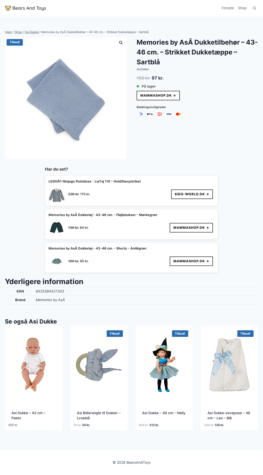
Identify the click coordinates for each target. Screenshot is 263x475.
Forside (228, 8)
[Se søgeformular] (254, 8)
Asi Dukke (143, 68)
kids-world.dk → (192, 194)
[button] (121, 42)
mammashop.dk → (158, 95)
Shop (242, 8)
